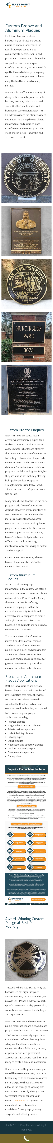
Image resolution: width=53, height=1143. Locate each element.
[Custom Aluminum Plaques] (26, 202)
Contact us (19, 1100)
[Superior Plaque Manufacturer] (26, 904)
